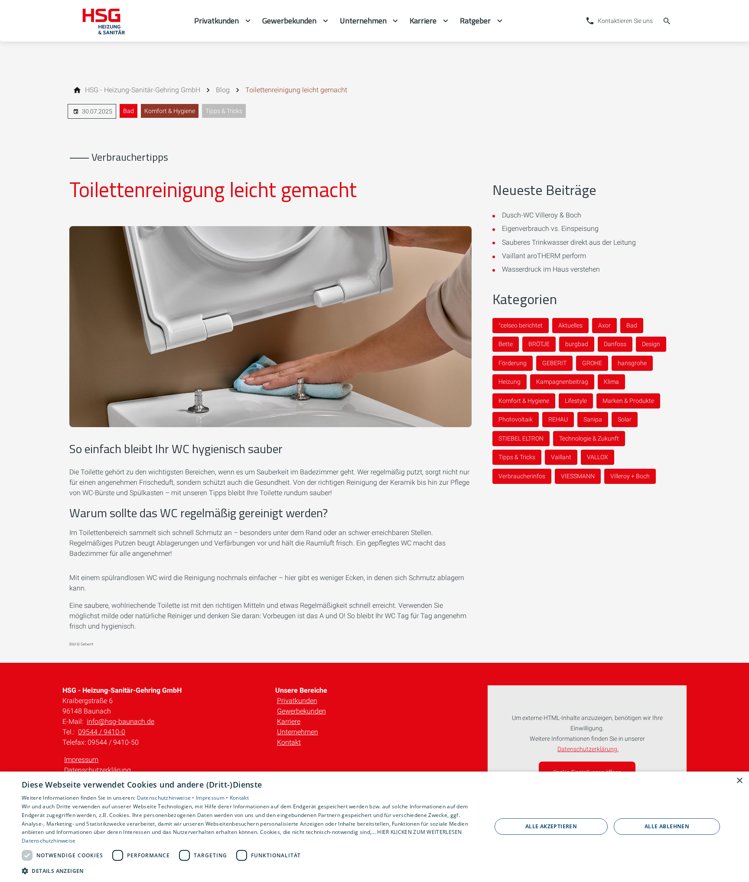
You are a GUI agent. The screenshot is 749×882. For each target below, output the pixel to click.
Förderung (512, 363)
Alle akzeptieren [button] (551, 826)
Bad (128, 110)
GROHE (592, 363)
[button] (250, 871)
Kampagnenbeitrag (562, 381)
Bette (505, 343)
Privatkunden (297, 701)
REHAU (558, 419)
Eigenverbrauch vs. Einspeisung (550, 228)
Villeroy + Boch (630, 476)
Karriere (288, 721)
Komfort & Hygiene (169, 110)
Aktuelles (570, 325)
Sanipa (592, 419)
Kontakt (289, 742)
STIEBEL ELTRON (521, 438)
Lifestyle (576, 400)
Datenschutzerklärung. (588, 749)
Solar (625, 419)
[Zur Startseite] (128, 20)
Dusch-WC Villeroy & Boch (541, 215)
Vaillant (561, 457)
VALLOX (597, 457)
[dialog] (374, 827)
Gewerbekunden (301, 711)
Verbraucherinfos (521, 476)
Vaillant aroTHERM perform (544, 256)
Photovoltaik (515, 419)
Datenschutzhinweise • (166, 797)
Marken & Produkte (628, 400)
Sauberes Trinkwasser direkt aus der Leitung (569, 242)
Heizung (509, 381)
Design (651, 343)
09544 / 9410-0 (101, 732)
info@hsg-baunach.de (120, 721)
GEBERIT (554, 363)
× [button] (739, 781)
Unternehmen (297, 732)
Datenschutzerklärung (97, 770)
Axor (604, 325)
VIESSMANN (578, 476)
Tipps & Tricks (223, 110)
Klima (611, 381)
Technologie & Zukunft (589, 438)
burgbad (576, 343)
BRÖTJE (539, 343)
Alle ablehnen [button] (667, 826)
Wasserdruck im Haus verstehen (551, 269)
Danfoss (615, 343)
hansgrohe (632, 363)
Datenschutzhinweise (49, 840)
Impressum (81, 760)
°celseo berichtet (520, 325)
